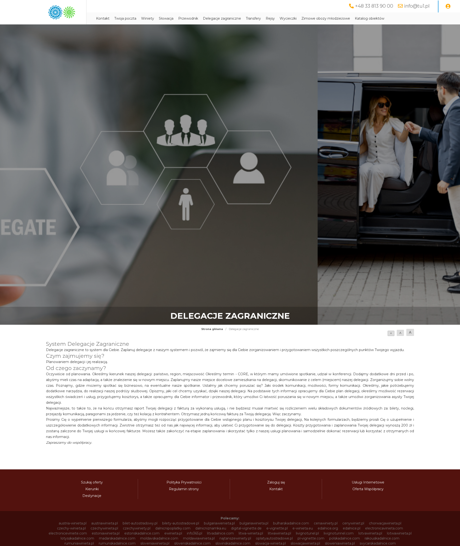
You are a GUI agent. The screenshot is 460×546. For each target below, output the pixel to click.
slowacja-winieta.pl (270, 543)
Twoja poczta (125, 18)
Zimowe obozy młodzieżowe (325, 18)
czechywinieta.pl (104, 528)
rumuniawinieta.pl (79, 543)
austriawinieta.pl (104, 523)
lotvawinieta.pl (370, 533)
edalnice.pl (351, 528)
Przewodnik (188, 18)
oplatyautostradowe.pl (274, 538)
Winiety (147, 18)
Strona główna (212, 329)
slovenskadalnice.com (192, 543)
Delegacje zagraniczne (222, 18)
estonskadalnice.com (142, 533)
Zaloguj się (276, 482)
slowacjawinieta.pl (305, 543)
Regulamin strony (184, 489)
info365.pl (194, 533)
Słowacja (166, 18)
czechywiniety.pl (136, 528)
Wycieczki (288, 18)
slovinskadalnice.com (232, 543)
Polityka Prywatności (184, 482)
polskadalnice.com (344, 538)
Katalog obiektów (369, 18)
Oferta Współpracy (368, 489)
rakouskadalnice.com (382, 538)
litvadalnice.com (220, 533)
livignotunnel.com (339, 533)
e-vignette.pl (277, 528)
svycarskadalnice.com (378, 543)
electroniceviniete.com (68, 533)
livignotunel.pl (307, 533)
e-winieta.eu (303, 528)
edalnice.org (328, 528)
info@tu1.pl (417, 6)
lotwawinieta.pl (399, 533)
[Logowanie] (448, 6)
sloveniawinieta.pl (154, 543)
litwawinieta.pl (279, 533)
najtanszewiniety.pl (235, 538)
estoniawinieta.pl (106, 533)
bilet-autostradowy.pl (140, 523)
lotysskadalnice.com (77, 538)
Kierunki (92, 489)
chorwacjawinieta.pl (385, 523)
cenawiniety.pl (326, 523)
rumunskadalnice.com (117, 543)
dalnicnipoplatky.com (172, 528)
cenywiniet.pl (353, 523)
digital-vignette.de (246, 528)
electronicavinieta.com (384, 528)
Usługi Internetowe (368, 482)
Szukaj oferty (92, 482)
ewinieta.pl (173, 533)
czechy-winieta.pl (71, 528)
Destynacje (91, 496)
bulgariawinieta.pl (254, 523)
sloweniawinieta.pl (340, 543)
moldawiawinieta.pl (199, 538)
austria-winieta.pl (72, 523)
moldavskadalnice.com (159, 538)
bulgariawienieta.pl (219, 523)
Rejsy (270, 18)
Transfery (253, 18)
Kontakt (102, 18)
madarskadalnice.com (117, 538)
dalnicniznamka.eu (210, 528)
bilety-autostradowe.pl (180, 523)
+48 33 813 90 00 (374, 6)
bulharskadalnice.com (291, 523)
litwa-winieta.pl (251, 533)
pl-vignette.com (311, 538)
